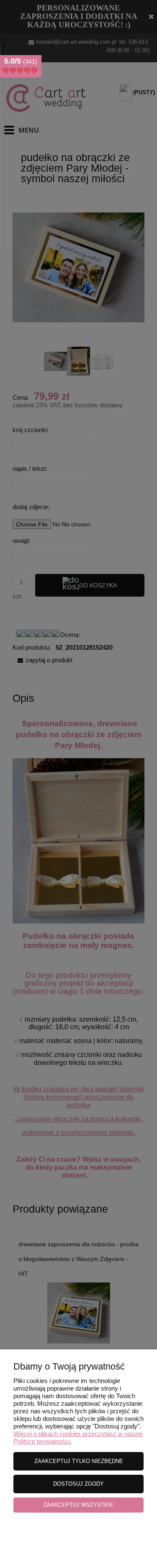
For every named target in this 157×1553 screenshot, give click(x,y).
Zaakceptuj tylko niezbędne (78, 1461)
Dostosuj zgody (78, 1484)
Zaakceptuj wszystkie (78, 1505)
